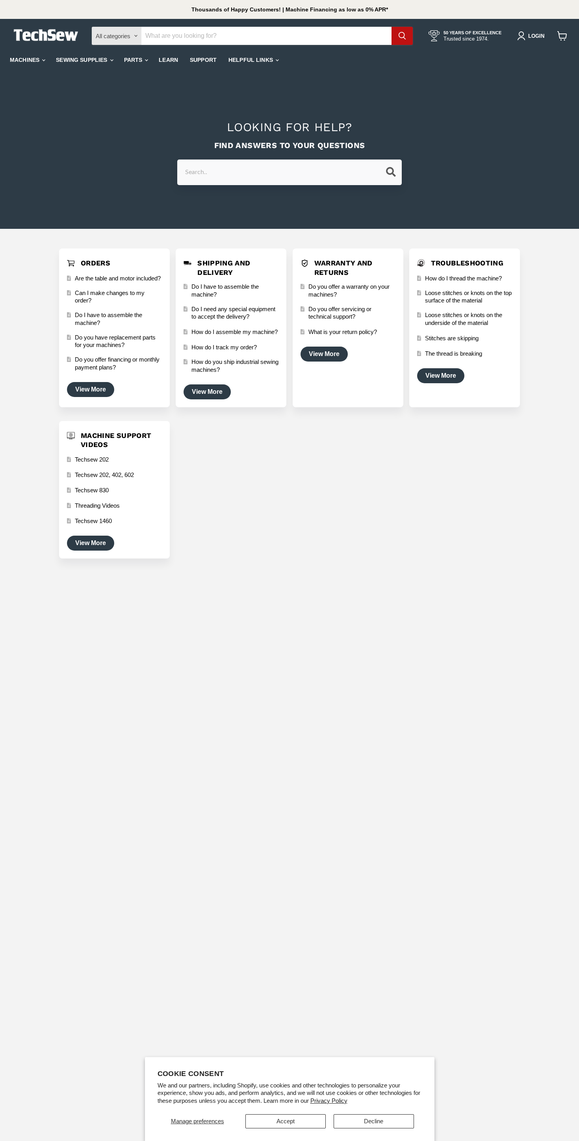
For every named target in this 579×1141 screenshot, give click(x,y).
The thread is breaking (453, 353)
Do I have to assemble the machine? (108, 319)
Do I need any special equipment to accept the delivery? (233, 313)
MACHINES (25, 60)
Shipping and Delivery (223, 267)
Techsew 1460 (93, 521)
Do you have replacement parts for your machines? (115, 341)
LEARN (168, 60)
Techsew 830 (92, 490)
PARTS (134, 60)
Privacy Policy (328, 1100)
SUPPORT (203, 60)
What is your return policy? (342, 331)
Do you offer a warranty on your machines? (349, 290)
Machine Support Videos (116, 440)
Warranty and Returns (343, 267)
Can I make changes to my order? (110, 296)
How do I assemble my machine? (234, 331)
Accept (286, 1121)
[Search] (402, 36)
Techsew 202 (92, 459)
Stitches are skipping (452, 338)
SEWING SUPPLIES (82, 60)
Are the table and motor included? (118, 278)
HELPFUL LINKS (251, 60)
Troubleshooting (467, 263)
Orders (95, 263)
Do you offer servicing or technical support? (339, 313)
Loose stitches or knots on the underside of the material (463, 319)
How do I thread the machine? (463, 278)
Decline (373, 1121)
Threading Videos (97, 505)
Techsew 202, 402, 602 (104, 474)
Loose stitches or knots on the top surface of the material (468, 296)
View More (90, 389)
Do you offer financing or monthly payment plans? (117, 363)
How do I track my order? (224, 347)
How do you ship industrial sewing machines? (234, 365)
